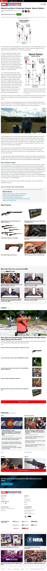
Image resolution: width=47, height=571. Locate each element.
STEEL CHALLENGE (27, 189)
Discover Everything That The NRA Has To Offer (11, 564)
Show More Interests (29, 470)
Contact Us (3, 497)
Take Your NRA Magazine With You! (10, 547)
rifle (14, 189)
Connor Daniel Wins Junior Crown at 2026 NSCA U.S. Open (15, 358)
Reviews (3, 456)
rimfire (8, 189)
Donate (15, 1)
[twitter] (25, 10)
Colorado (4, 436)
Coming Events (27, 499)
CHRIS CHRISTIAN (33, 189)
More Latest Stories (28, 401)
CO (6, 436)
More (8, 308)
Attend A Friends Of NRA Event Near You (34, 563)
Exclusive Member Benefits (29, 510)
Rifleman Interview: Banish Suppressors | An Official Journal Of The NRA (34, 299)
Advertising (3, 499)
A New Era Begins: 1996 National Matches (10, 378)
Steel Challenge (6, 164)
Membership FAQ (27, 512)
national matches (30, 434)
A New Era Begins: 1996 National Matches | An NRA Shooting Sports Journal (11, 285)
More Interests (13, 413)
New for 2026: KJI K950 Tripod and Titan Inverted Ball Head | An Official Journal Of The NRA (12, 439)
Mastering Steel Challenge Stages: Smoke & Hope (15, 193)
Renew (12, 1)
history (36, 434)
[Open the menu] (45, 4)
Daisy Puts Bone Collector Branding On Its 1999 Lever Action (15, 347)
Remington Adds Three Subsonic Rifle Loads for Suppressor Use (15, 389)
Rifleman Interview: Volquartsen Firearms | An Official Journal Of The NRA (35, 285)
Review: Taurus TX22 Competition (15, 187)
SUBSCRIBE (7, 484)
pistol (11, 189)
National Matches (29, 415)
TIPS (22, 189)
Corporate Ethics (16, 569)
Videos (26, 456)
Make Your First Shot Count (9, 200)
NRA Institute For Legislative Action (7, 508)
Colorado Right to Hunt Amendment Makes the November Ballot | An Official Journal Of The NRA (11, 432)
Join (9, 1)
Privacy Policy (3, 569)
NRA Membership (27, 508)
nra (26, 434)
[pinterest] (28, 10)
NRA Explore (3, 510)
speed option (39, 189)
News (2, 11)
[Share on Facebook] (23, 10)
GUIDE (20, 189)
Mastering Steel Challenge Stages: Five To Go (14, 195)
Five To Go (22, 46)
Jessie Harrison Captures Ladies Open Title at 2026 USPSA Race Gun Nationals (14, 368)
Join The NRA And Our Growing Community (32, 547)
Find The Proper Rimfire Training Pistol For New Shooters (16, 198)
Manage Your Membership (29, 513)
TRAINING (17, 189)
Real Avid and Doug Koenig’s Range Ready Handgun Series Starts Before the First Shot (23, 338)
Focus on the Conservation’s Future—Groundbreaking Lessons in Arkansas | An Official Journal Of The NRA (11, 447)
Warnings (22, 569)
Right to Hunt (10, 436)
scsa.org (9, 182)
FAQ (27, 569)
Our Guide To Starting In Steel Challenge (12, 197)
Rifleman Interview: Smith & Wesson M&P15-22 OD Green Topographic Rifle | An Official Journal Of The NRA (11, 300)
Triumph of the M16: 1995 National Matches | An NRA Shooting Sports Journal (34, 445)
